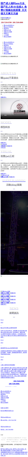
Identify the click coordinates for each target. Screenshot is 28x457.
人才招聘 (6, 35)
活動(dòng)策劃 (8, 31)
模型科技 (6, 28)
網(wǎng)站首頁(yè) (9, 25)
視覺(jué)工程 (7, 30)
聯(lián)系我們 (7, 36)
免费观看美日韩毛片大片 (7, 452)
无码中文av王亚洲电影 (14, 454)
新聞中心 (6, 33)
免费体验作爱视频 (20, 452)
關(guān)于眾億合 (8, 27)
